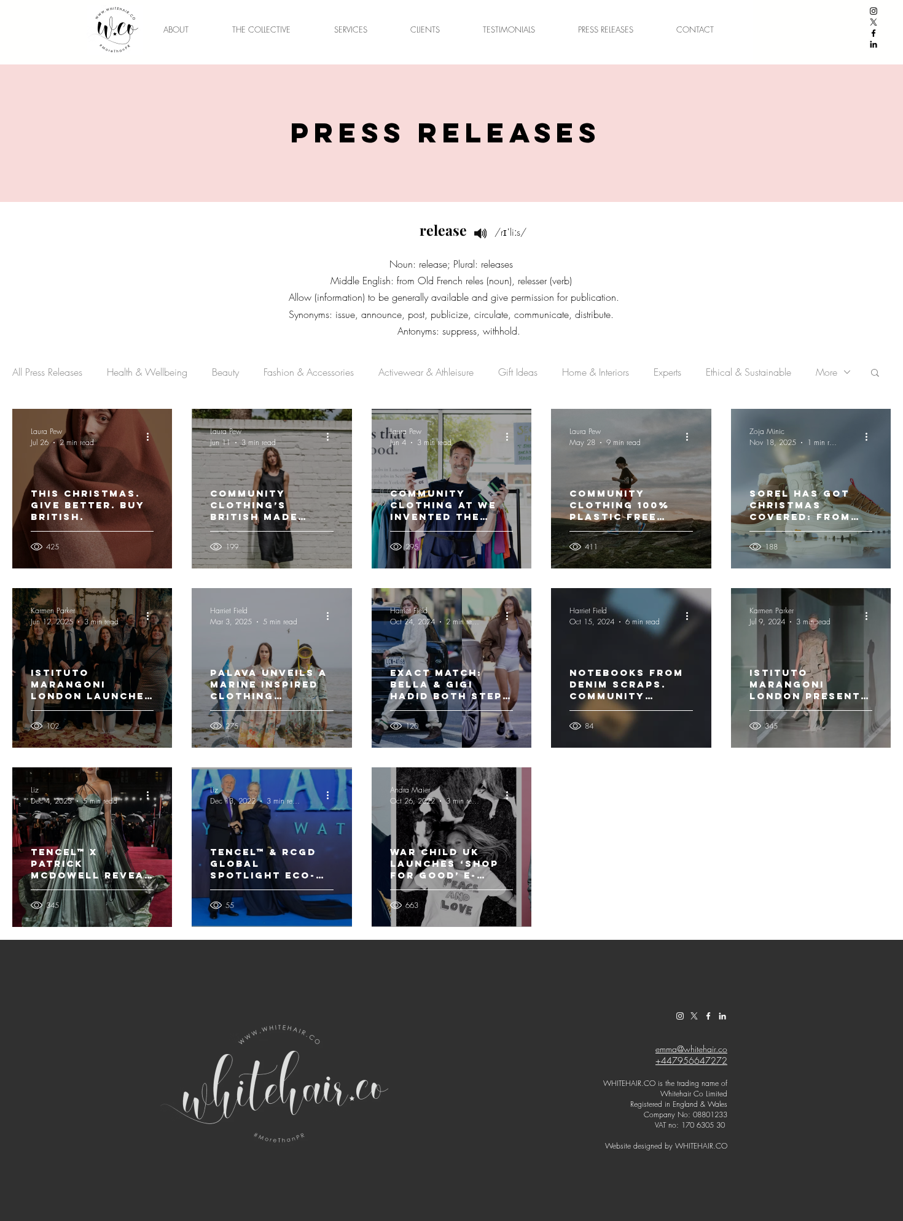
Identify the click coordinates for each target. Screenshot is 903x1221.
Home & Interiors (595, 372)
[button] (875, 373)
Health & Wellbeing (147, 372)
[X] (873, 22)
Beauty (225, 372)
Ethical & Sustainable (748, 372)
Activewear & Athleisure (426, 372)
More (826, 372)
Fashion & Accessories (309, 372)
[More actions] (151, 436)
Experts (667, 372)
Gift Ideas (518, 372)
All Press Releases (47, 372)
